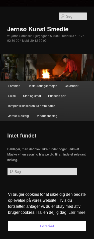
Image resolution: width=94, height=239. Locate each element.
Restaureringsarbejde (42, 86)
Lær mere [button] (76, 212)
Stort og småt (32, 96)
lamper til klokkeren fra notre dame (31, 106)
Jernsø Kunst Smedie (37, 28)
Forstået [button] (47, 226)
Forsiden (14, 86)
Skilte (12, 96)
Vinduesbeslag (47, 116)
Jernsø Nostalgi (19, 116)
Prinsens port (57, 96)
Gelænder (71, 86)
